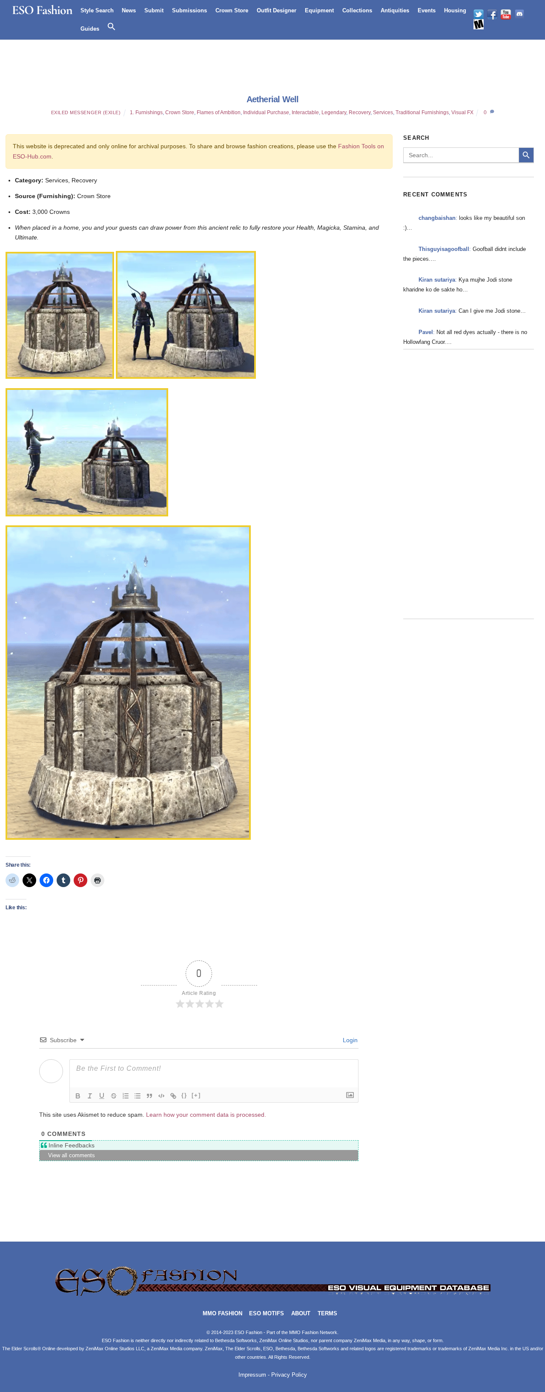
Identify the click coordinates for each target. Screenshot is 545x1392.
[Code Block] (161, 1096)
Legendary (333, 112)
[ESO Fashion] (272, 1295)
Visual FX (462, 112)
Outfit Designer (276, 10)
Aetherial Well (273, 99)
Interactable (305, 112)
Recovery (359, 112)
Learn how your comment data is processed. (206, 1114)
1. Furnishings (146, 112)
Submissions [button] (189, 10)
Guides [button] (89, 29)
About (300, 1314)
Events (427, 10)
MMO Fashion (222, 1314)
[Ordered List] (126, 1096)
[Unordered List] (137, 1096)
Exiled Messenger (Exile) (86, 112)
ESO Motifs (266, 1314)
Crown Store (231, 10)
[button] (111, 27)
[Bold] (78, 1096)
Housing (455, 10)
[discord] (519, 14)
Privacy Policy (289, 1375)
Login (349, 1040)
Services (383, 112)
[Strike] (114, 1096)
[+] (196, 1095)
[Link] (173, 1096)
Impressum (252, 1375)
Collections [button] (357, 10)
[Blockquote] (149, 1096)
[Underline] (102, 1096)
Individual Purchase (266, 112)
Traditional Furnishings (422, 112)
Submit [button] (154, 10)
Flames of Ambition (219, 112)
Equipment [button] (319, 10)
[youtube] (506, 14)
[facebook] (492, 14)
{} (184, 1095)
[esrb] (478, 24)
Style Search (97, 10)
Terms (327, 1314)
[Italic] (90, 1096)
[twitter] (478, 14)
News (129, 10)
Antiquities (395, 10)
